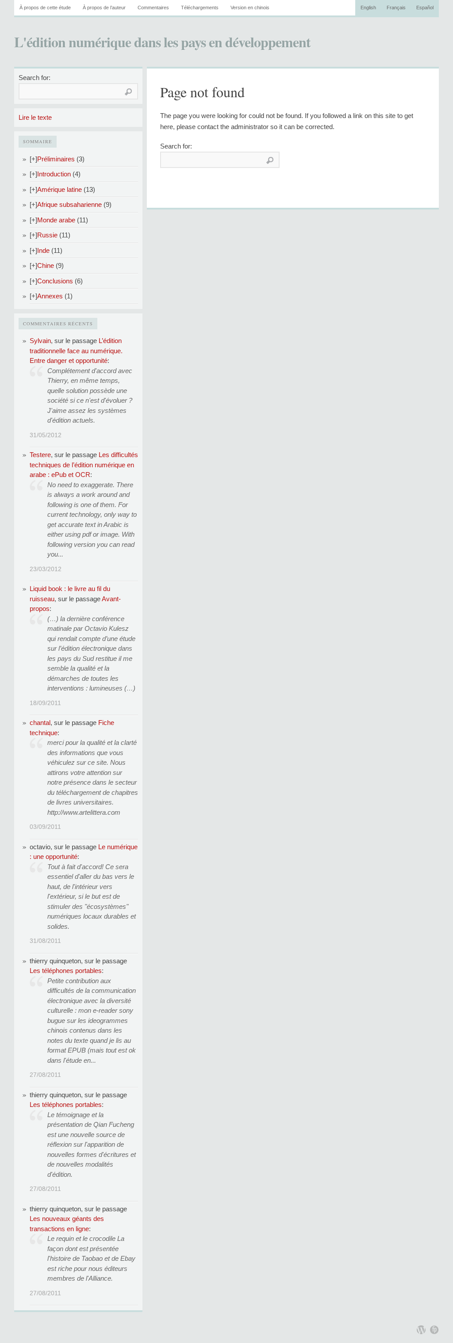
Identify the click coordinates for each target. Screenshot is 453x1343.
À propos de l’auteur (104, 7)
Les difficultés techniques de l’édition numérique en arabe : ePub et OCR (84, 464)
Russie (47, 235)
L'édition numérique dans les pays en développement (162, 41)
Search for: (34, 77)
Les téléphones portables (66, 970)
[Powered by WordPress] (421, 1329)
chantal (40, 722)
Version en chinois (249, 7)
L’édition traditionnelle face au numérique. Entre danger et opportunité (76, 350)
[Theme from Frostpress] (434, 1329)
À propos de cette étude (45, 7)
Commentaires (153, 7)
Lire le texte (35, 117)
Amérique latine (59, 189)
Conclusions (55, 281)
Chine (45, 265)
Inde (43, 250)
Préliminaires (56, 159)
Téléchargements (200, 7)
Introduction (54, 174)
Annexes (50, 296)
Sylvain (40, 340)
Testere (40, 454)
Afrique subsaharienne (69, 204)
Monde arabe (56, 220)
